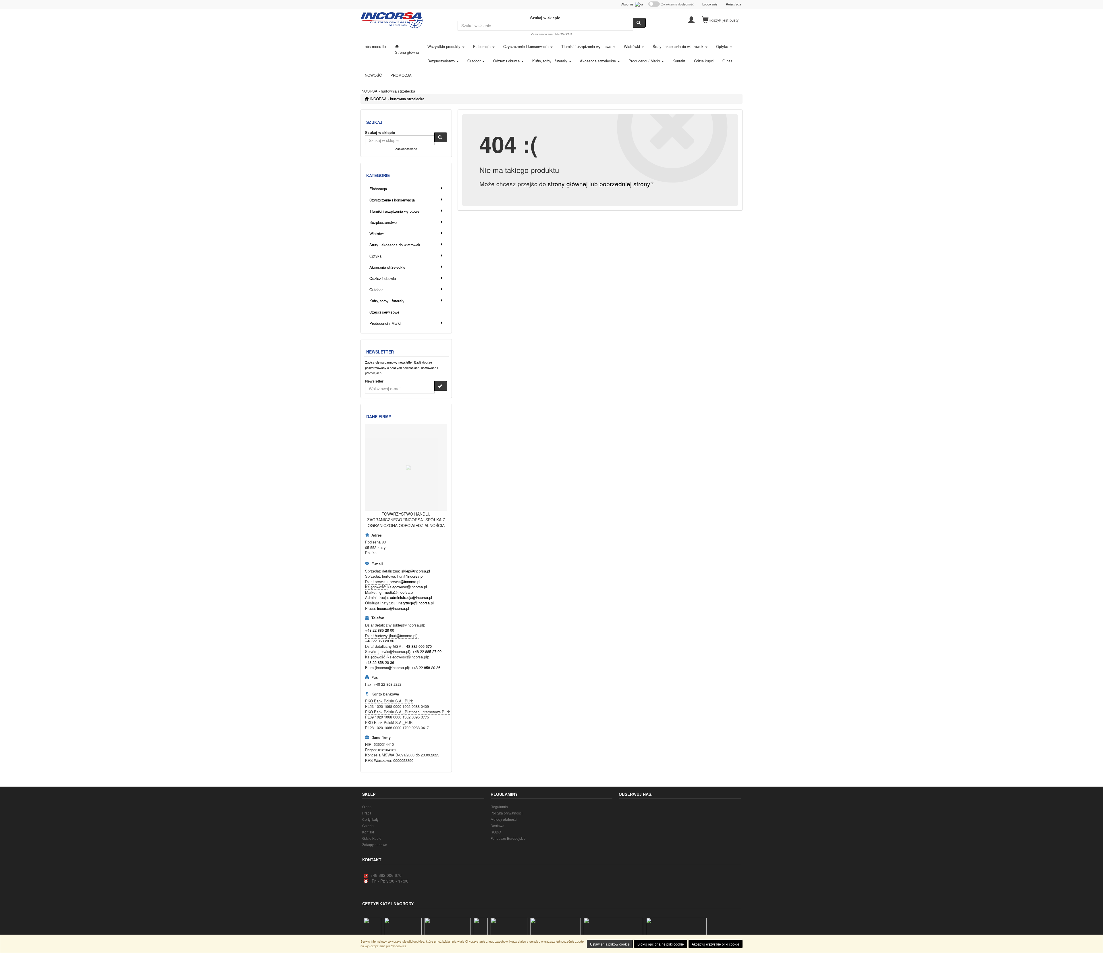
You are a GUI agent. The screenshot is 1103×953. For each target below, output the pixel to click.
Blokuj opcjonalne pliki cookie (660, 944)
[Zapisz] (440, 386)
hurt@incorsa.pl (410, 576)
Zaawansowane (542, 34)
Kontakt (368, 831)
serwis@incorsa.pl (405, 581)
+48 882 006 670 (418, 646)
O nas (366, 806)
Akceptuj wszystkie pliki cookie (715, 944)
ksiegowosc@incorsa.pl (407, 586)
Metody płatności (504, 819)
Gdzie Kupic (371, 838)
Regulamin (499, 806)
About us (628, 4)
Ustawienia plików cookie (610, 944)
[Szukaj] (639, 23)
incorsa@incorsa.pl (393, 608)
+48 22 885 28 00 (379, 630)
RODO (496, 831)
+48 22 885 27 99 (426, 651)
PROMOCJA (563, 34)
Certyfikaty (370, 819)
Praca (366, 812)
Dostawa (497, 825)
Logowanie (709, 4)
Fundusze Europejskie (508, 838)
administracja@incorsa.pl (411, 597)
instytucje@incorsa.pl (416, 603)
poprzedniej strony (624, 183)
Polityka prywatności (506, 812)
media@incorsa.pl (399, 592)
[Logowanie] (691, 19)
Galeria (368, 825)
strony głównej (568, 183)
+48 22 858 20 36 (379, 640)
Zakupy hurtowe (374, 844)
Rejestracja (733, 4)
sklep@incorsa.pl (415, 571)
